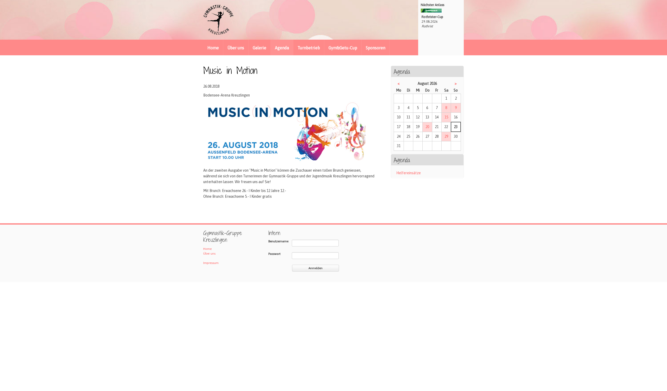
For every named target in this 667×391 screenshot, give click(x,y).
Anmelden (315, 268)
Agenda (282, 47)
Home (213, 47)
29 (446, 136)
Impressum (211, 263)
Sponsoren (375, 47)
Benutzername (278, 241)
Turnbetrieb (309, 47)
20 (427, 127)
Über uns (235, 47)
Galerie (259, 47)
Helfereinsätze (408, 173)
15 (446, 117)
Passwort (274, 253)
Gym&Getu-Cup (343, 47)
